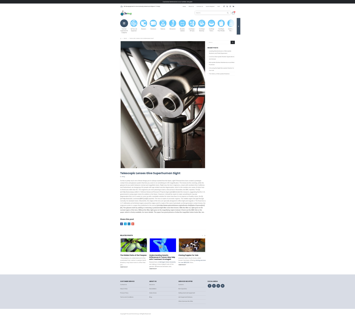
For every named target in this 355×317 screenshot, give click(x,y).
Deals (184, 6)
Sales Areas (153, 293)
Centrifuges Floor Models (221, 29)
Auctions (181, 284)
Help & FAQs (123, 289)
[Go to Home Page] (120, 38)
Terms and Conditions (126, 297)
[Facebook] (224, 6)
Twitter (125, 224)
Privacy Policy (124, 293)
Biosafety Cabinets (182, 29)
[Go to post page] (133, 245)
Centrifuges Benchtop (202, 29)
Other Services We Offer (185, 301)
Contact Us (200, 6)
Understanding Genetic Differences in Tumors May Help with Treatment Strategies (162, 257)
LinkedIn (129, 224)
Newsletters (152, 289)
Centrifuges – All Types (192, 29)
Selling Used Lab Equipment (186, 293)
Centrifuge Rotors (211, 29)
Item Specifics (182, 289)
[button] (205, 235)
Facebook (121, 224)
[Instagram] (230, 6)
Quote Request (210, 6)
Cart (218, 6)
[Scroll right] (238, 26)
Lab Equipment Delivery (185, 297)
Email (132, 224)
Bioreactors (173, 29)
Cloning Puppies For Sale (188, 255)
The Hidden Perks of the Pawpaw (133, 255)
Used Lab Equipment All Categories (124, 30)
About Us (191, 6)
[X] (227, 6)
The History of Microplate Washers (219, 74)
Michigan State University (167, 262)
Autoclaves (153, 29)
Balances (163, 29)
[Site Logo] (126, 13)
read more (123, 267)
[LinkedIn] (233, 6)
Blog (123, 176)
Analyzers (143, 29)
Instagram (218, 286)
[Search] (227, 12)
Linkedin (222, 286)
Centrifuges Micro (231, 29)
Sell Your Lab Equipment (134, 29)
